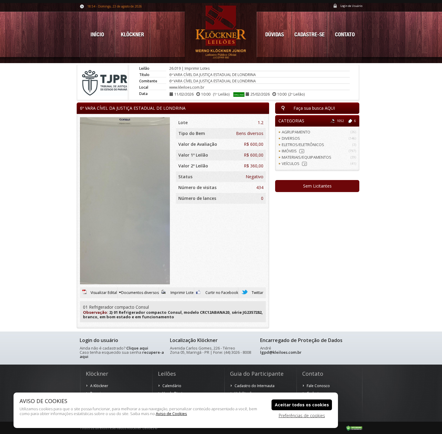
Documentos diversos (140, 292)
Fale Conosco (318, 385)
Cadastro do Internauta (255, 385)
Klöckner (132, 34)
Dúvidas (274, 34)
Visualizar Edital (104, 292)
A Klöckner (99, 385)
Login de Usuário (351, 6)
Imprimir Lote (182, 292)
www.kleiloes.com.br (186, 87)
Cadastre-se (309, 34)
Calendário (171, 385)
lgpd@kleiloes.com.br (281, 352)
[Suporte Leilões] (354, 427)
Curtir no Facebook (221, 292)
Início (97, 34)
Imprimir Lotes (197, 68)
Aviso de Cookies (171, 413)
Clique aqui (137, 348)
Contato (345, 34)
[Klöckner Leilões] (221, 31)
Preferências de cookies (302, 415)
